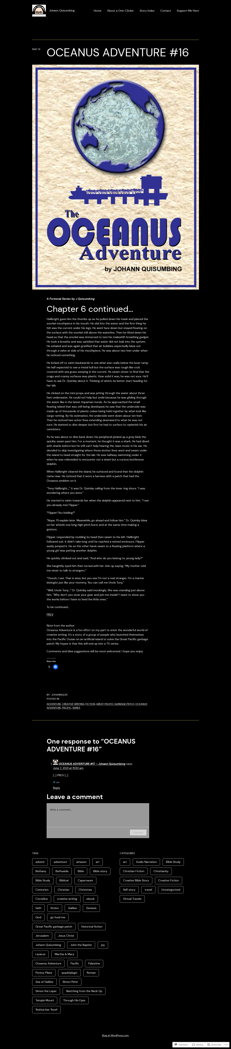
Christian (63, 889)
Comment (138, 832)
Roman (91, 972)
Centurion (42, 889)
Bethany (41, 871)
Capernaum (85, 880)
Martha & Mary (64, 954)
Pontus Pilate (44, 972)
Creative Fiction (168, 880)
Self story (129, 889)
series (76, 707)
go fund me (57, 917)
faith (38, 908)
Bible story (100, 871)
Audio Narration (146, 862)
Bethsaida (61, 871)
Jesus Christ (66, 935)
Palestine (94, 963)
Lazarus (40, 954)
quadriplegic (69, 972)
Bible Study (43, 880)
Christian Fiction (133, 871)
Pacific (66, 707)
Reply (56, 788)
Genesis (91, 908)
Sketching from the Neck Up (84, 991)
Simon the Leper (46, 991)
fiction (90, 703)
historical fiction (91, 926)
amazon (81, 862)
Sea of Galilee (44, 982)
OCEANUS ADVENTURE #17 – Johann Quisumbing (92, 764)
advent (40, 862)
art (97, 862)
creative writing (73, 703)
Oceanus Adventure (48, 963)
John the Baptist (81, 945)
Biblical (64, 880)
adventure (54, 703)
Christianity (161, 871)
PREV (50, 614)
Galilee (72, 908)
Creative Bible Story (136, 880)
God (38, 917)
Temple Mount (45, 1000)
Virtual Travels (132, 899)
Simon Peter (70, 982)
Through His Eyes (74, 1000)
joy (103, 945)
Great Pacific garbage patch (115, 703)
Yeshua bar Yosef (46, 1009)
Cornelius (42, 899)
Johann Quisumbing (62, 10)
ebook (90, 899)
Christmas (85, 889)
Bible (81, 871)
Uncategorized (170, 889)
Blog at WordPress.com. (115, 1035)
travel (148, 889)
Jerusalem (42, 935)
